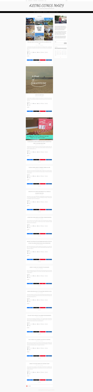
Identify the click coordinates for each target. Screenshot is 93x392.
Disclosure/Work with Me (41, 0)
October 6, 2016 (38, 194)
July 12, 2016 (37, 244)
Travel (27, 39)
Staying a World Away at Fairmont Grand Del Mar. (39, 167)
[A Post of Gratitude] (39, 79)
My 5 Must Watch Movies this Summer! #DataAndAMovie (39, 315)
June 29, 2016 (37, 268)
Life (26, 92)
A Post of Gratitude (39, 94)
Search (65, 43)
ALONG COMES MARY (46, 5)
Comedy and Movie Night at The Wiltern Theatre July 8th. (39, 291)
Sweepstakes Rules (35, 0)
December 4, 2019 (38, 96)
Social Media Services (30, 0)
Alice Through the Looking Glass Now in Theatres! (39, 339)
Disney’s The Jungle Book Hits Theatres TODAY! (39, 363)
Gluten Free (27, 139)
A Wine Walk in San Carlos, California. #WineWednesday (39, 217)
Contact (45, 0)
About (26, 0)
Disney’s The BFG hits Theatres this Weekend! (39, 267)
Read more (39, 161)
